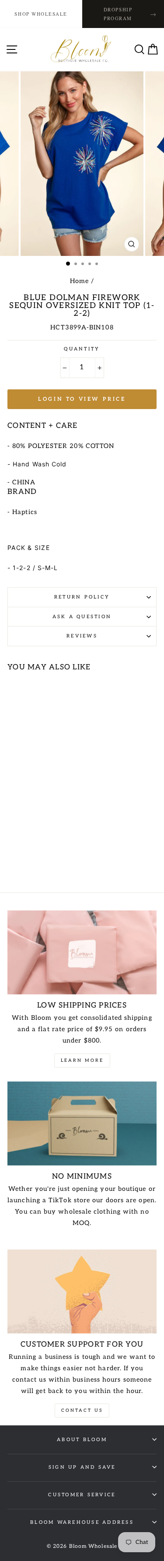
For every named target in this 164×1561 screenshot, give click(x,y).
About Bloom (82, 1439)
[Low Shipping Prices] (82, 952)
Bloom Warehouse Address (82, 1522)
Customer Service (81, 1495)
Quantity (82, 349)
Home (79, 281)
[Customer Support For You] (82, 1292)
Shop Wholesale (40, 13)
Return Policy (82, 597)
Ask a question (82, 617)
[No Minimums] (82, 1124)
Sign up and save (82, 1467)
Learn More (82, 1060)
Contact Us (82, 1410)
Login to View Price (82, 399)
